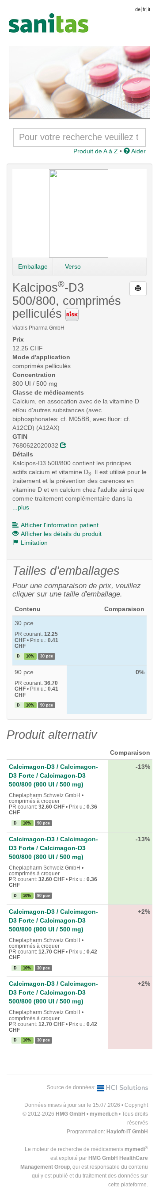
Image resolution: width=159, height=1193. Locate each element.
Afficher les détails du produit (61, 533)
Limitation (34, 542)
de (137, 9)
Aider (138, 151)
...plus (20, 507)
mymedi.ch (103, 1114)
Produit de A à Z (95, 151)
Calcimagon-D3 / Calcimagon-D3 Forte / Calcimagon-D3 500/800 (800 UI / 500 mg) (53, 775)
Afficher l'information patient (59, 524)
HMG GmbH (70, 1114)
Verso (73, 266)
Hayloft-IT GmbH (127, 1131)
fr (144, 9)
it (149, 9)
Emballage (33, 266)
